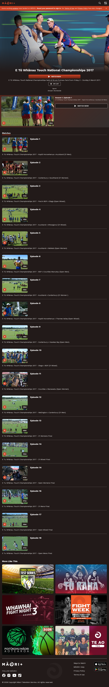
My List (56, 84)
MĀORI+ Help (79, 667)
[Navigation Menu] (105, 3)
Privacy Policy (83, 8)
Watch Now (56, 76)
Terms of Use (69, 8)
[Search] (100, 3)
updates (15, 8)
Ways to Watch (80, 663)
